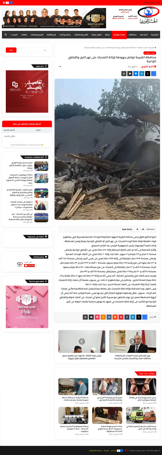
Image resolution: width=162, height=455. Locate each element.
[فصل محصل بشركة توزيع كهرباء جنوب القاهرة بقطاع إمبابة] (41, 166)
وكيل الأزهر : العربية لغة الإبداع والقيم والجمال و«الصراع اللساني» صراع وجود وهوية (19, 192)
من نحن (113, 450)
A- (137, 229)
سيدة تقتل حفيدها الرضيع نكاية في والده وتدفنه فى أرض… (141, 427)
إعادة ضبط (127, 229)
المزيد (14, 34)
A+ (142, 229)
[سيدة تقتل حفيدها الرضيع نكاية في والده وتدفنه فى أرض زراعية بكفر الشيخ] (141, 415)
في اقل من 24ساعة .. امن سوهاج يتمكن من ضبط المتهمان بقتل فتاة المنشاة (20, 216)
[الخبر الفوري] (135, 15)
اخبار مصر (144, 34)
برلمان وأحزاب (65, 34)
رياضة (107, 34)
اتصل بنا (106, 450)
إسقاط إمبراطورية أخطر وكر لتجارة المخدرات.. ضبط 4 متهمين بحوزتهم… (74, 429)
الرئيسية (154, 34)
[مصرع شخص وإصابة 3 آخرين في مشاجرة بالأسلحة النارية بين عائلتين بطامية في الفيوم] (107, 386)
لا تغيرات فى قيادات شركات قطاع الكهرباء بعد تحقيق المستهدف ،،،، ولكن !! (21, 204)
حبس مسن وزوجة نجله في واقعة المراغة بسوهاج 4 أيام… (142, 399)
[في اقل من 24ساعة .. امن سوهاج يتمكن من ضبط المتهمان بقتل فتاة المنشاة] (41, 217)
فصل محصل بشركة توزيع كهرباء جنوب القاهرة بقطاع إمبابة (20, 165)
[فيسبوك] (11, 2)
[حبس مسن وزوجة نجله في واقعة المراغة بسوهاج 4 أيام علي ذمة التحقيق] (141, 386)
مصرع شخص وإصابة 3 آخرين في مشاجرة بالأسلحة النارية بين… (109, 399)
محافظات (133, 34)
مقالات (24, 34)
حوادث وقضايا (119, 34)
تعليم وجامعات (37, 34)
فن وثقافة (51, 34)
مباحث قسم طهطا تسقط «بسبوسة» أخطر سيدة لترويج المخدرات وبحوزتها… (110, 429)
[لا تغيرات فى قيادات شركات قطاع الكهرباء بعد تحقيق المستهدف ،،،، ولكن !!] (41, 205)
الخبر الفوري (147, 66)
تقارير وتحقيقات (81, 34)
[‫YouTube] (7, 2)
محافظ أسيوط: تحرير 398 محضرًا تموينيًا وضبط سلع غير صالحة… (75, 399)
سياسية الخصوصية (95, 450)
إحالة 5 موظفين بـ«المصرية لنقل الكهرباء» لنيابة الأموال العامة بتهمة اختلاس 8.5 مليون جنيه (19, 178)
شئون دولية (97, 34)
